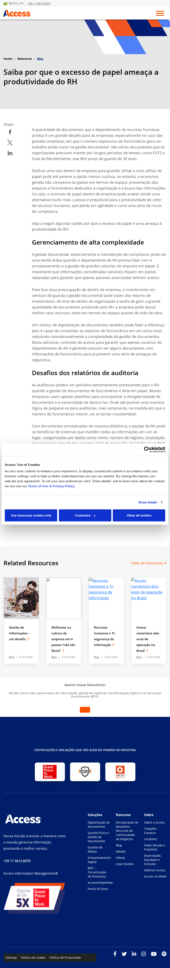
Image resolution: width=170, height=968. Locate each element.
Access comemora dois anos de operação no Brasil (147, 639)
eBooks (121, 851)
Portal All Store (98, 889)
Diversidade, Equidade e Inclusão (152, 860)
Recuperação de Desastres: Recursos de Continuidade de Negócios (127, 830)
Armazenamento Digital (99, 860)
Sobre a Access (154, 822)
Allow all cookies (139, 515)
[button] (10, 132)
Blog (11, 656)
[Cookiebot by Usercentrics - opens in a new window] (147, 449)
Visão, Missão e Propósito (154, 847)
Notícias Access (154, 870)
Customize (82, 515)
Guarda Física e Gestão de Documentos (98, 837)
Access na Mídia (155, 876)
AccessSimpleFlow (99, 883)
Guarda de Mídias (95, 849)
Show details (147, 502)
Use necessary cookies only (31, 515)
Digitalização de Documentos (99, 824)
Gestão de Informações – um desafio (19, 633)
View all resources (147, 562)
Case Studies (125, 864)
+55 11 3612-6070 (39, 3)
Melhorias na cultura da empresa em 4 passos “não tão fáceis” (63, 639)
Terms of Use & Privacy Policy (51, 486)
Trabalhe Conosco (150, 831)
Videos (120, 858)
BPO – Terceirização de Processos (97, 872)
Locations (150, 839)
